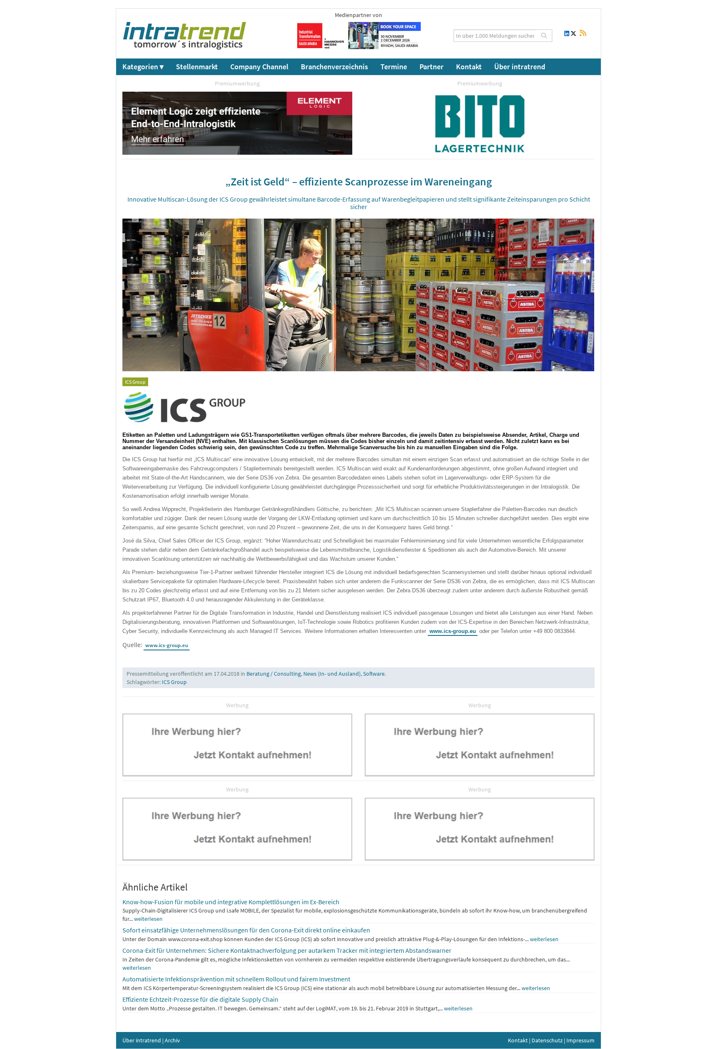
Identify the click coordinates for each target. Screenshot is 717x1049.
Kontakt (469, 66)
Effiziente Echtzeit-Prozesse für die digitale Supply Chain (200, 999)
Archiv (172, 1040)
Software (374, 673)
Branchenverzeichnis (334, 66)
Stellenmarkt (197, 66)
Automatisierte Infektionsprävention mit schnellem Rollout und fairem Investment (236, 979)
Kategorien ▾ (142, 66)
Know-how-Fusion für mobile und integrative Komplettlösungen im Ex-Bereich (230, 902)
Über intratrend (519, 66)
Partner (431, 66)
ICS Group (174, 682)
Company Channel (259, 66)
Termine (393, 66)
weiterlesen (148, 918)
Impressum (580, 1040)
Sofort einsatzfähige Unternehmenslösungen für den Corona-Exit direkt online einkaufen (246, 930)
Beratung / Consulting (273, 673)
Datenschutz (547, 1040)
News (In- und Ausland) (332, 673)
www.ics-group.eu (452, 631)
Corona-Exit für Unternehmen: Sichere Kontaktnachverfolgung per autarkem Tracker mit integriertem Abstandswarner (286, 950)
